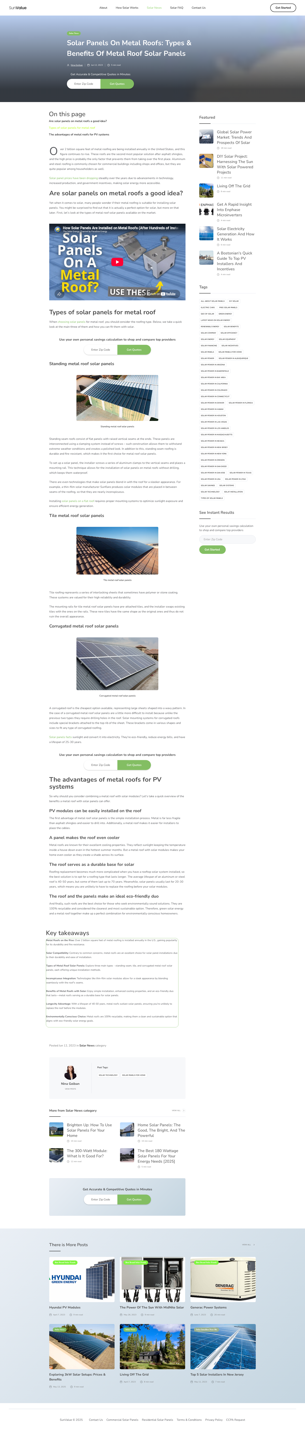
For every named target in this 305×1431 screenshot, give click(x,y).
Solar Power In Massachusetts (216, 434)
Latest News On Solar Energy (215, 320)
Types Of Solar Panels (212, 498)
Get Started (283, 8)
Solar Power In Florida (241, 403)
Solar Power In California (214, 384)
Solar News (74, 33)
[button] (154, 7)
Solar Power (207, 358)
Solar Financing (209, 345)
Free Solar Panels (228, 307)
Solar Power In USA (210, 479)
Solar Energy (207, 339)
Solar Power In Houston (213, 415)
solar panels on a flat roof (78, 501)
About (103, 8)
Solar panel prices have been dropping (73, 178)
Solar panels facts (60, 737)
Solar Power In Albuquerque (233, 358)
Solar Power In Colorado (214, 390)
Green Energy (225, 314)
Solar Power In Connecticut (215, 396)
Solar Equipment (227, 339)
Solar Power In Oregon (213, 460)
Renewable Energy (210, 326)
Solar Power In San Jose (213, 473)
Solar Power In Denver (212, 403)
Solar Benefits (231, 326)
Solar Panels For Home (133, 1075)
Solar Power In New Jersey (214, 447)
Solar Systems (226, 485)
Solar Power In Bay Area (213, 377)
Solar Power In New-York (213, 454)
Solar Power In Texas (240, 473)
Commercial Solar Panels (122, 1420)
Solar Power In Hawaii (212, 409)
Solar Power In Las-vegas (214, 422)
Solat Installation (233, 492)
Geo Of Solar (207, 314)
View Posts (70, 1089)
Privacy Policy (214, 1420)
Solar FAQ (176, 8)
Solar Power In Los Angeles (215, 428)
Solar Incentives (230, 345)
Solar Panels (207, 352)
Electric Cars (208, 307)
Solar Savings (208, 485)
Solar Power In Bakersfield (215, 371)
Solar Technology (108, 1075)
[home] (17, 8)
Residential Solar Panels (157, 1420)
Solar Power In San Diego (214, 466)
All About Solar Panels (213, 301)
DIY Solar (234, 301)
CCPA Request (235, 1420)
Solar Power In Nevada (212, 441)
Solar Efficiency (229, 333)
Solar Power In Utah (235, 479)
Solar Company (208, 333)
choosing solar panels (71, 322)
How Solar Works (127, 8)
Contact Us (199, 8)
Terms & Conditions (189, 1420)
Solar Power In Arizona (213, 365)
